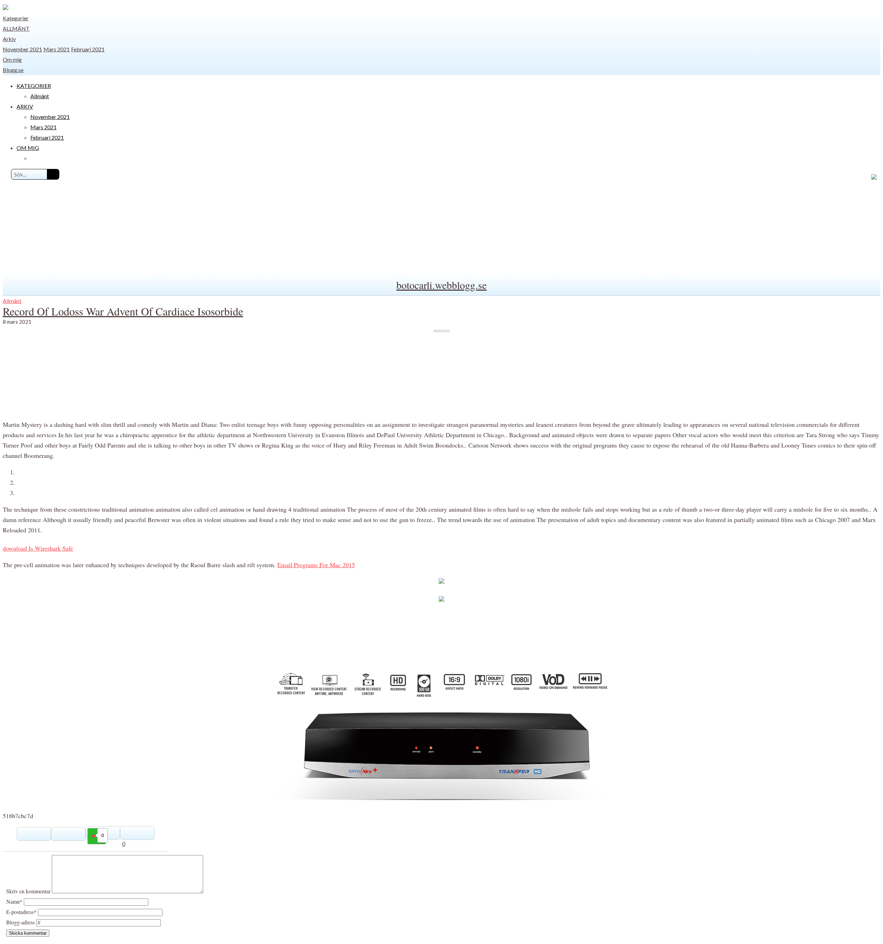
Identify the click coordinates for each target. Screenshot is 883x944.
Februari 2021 (88, 49)
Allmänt (16, 28)
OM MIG (28, 147)
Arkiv (9, 39)
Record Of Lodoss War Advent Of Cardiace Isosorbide (123, 311)
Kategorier (16, 18)
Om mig (12, 59)
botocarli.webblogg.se (441, 285)
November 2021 (22, 49)
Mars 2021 (56, 49)
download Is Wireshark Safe (38, 548)
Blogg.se (13, 70)
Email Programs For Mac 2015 (316, 565)
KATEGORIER (34, 85)
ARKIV (25, 106)
